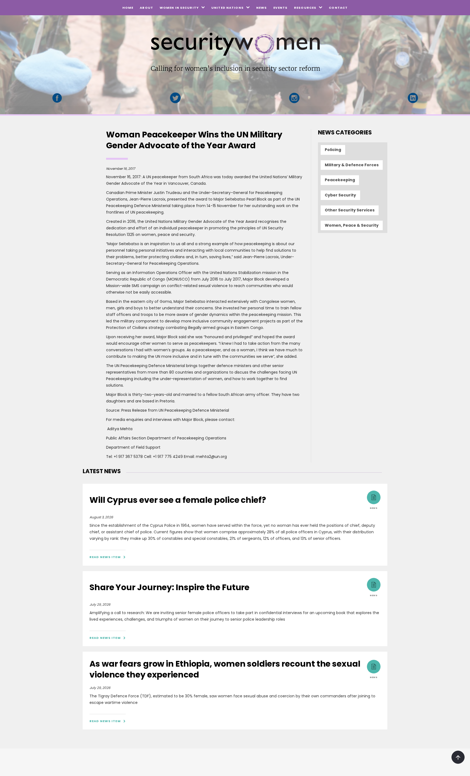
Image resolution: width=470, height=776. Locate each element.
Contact (338, 7)
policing (333, 149)
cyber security (340, 195)
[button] (182, 8)
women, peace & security (352, 225)
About (146, 7)
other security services (350, 210)
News (261, 7)
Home (127, 7)
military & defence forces (352, 165)
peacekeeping (340, 180)
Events (280, 7)
